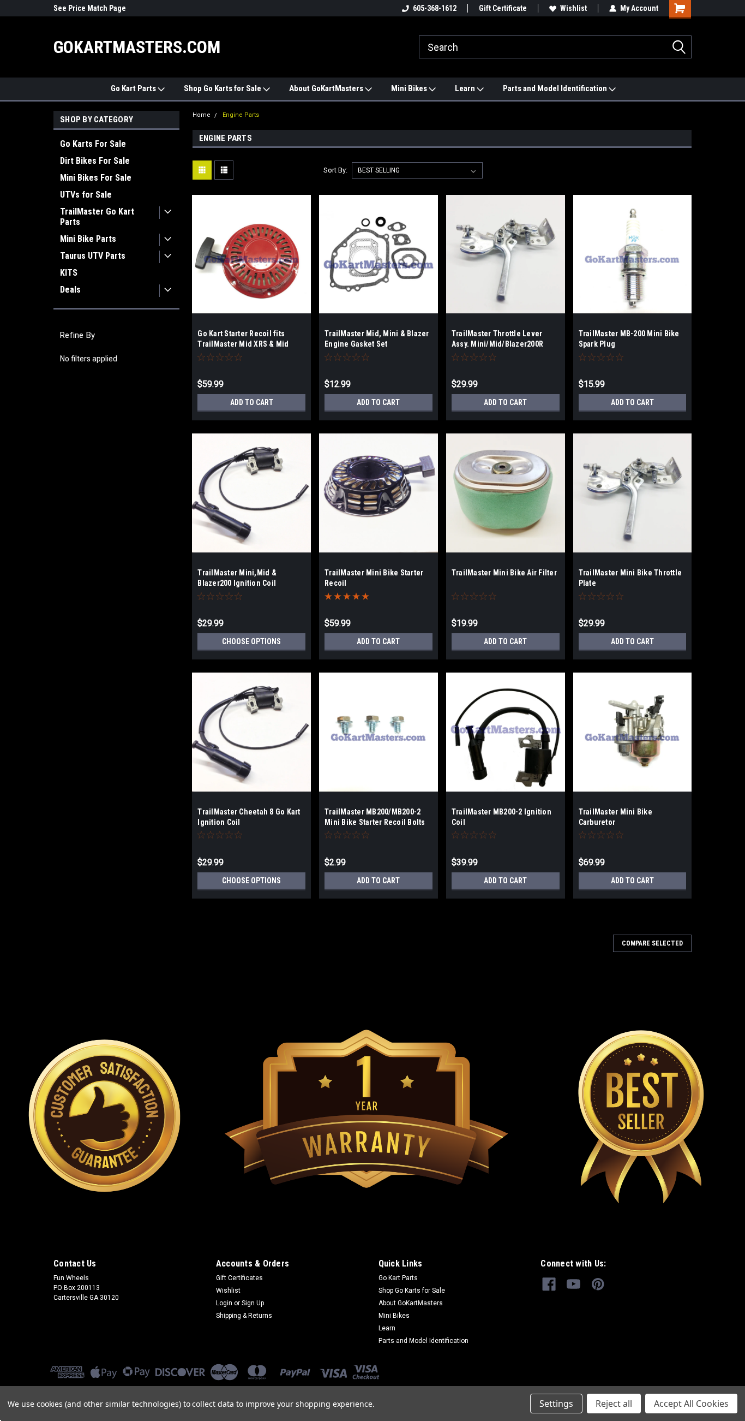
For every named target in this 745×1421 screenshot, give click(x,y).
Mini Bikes (410, 88)
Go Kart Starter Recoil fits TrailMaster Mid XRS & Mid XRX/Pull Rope (243, 344)
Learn (466, 88)
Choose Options (251, 641)
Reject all (614, 1404)
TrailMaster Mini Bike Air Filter (504, 572)
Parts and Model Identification (556, 88)
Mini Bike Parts (88, 239)
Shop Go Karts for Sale (223, 88)
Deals (70, 289)
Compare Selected (652, 943)
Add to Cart (251, 402)
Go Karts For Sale (93, 144)
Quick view (251, 305)
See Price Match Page (89, 8)
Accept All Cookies (691, 1404)
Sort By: (335, 170)
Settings (556, 1404)
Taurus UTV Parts (92, 256)
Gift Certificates (239, 1278)
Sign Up (253, 1303)
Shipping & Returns (244, 1315)
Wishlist (573, 8)
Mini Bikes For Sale (95, 178)
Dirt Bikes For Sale (95, 161)
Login (224, 1303)
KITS (68, 272)
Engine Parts (241, 114)
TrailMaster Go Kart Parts (97, 216)
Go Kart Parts (134, 88)
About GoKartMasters (327, 88)
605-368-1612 (434, 8)
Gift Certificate (503, 8)
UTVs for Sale (86, 194)
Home (202, 114)
